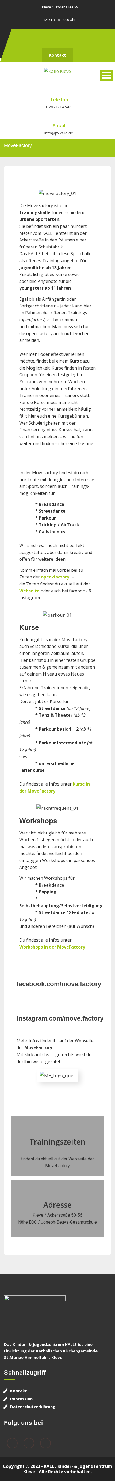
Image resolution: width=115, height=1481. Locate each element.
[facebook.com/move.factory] (57, 964)
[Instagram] (62, 36)
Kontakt (57, 55)
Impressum (21, 1398)
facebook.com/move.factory (59, 984)
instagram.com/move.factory (60, 1018)
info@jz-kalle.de (58, 133)
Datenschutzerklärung (32, 1406)
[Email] (45, 1443)
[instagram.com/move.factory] (57, 998)
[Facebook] (52, 36)
